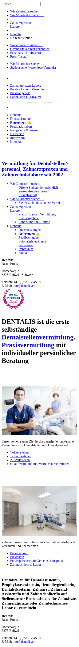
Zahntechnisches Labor (25, 564)
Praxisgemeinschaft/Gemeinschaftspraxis (37, 561)
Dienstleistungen (21, 118)
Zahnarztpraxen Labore (25, 85)
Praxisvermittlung (28, 345)
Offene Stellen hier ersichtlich (30, 49)
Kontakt (15, 141)
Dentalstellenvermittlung (38, 337)
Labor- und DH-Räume (26, 97)
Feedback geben (21, 126)
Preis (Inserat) (19, 56)
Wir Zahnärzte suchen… (26, 11)
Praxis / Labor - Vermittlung (28, 89)
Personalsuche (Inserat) (25, 52)
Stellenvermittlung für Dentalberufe (26, 374)
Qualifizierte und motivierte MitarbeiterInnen (40, 464)
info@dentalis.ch (24, 285)
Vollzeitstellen (19, 452)
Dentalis (15, 34)
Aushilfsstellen (20, 460)
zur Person (17, 134)
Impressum (17, 138)
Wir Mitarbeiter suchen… (27, 15)
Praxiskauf (17, 557)
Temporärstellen (20, 456)
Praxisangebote (20, 93)
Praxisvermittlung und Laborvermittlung (26, 475)
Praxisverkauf (19, 553)
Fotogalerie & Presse (24, 130)
